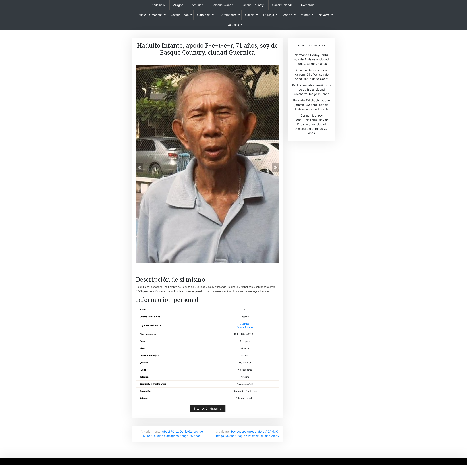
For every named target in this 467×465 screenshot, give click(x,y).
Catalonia (203, 15)
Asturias (197, 5)
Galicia (249, 15)
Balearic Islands (222, 5)
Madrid (287, 15)
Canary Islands (282, 5)
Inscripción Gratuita (207, 408)
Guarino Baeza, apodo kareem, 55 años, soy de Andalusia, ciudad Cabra (312, 74)
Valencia (233, 24)
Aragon (178, 5)
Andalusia (158, 5)
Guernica (244, 323)
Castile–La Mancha (149, 15)
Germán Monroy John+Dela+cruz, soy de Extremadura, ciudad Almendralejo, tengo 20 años (312, 124)
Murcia (305, 15)
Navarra (324, 15)
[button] (139, 167)
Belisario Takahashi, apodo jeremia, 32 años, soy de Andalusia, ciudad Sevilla (311, 105)
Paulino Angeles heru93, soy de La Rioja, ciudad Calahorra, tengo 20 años (311, 89)
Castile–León (180, 15)
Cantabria (307, 5)
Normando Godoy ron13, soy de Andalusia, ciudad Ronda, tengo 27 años (311, 59)
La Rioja (268, 15)
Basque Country (253, 5)
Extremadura (228, 15)
